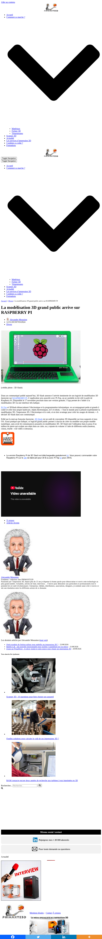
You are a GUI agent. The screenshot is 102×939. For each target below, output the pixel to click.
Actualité (10, 138)
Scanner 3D (11, 136)
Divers (10, 301)
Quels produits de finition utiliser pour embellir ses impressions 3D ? (32, 645)
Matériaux (16, 128)
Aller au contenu (8, 2)
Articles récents (12, 523)
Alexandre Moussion (18, 319)
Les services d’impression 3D (18, 140)
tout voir (43, 640)
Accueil (9, 15)
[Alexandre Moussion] (17, 575)
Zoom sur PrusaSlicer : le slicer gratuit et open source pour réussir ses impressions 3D (38, 649)
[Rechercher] (40, 785)
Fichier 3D (16, 131)
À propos (10, 520)
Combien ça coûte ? (14, 143)
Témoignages (17, 133)
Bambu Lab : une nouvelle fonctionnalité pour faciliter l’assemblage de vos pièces (37, 647)
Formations (11, 145)
